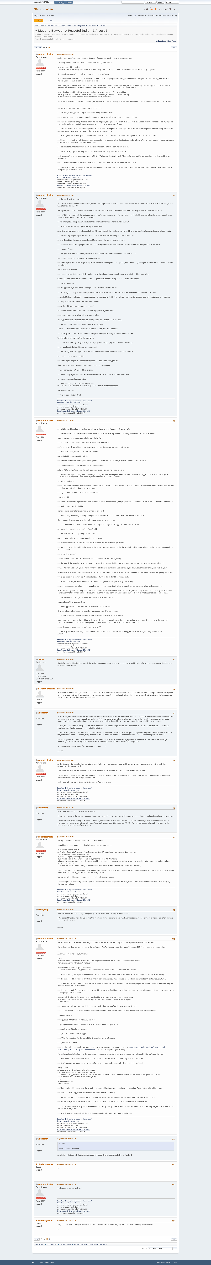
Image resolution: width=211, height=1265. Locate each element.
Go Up (37, 1239)
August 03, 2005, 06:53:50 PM (66, 1184)
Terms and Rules (166, 1262)
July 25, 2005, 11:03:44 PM (65, 54)
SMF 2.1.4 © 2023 (37, 1262)
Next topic (171, 41)
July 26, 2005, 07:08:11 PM (65, 689)
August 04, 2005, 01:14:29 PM (66, 1220)
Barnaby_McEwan (46, 688)
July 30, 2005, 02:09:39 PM (65, 909)
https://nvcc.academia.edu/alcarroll (69, 177)
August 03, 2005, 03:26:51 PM (66, 1164)
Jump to (144, 1248)
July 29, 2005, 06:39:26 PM (65, 713)
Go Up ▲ (176, 1262)
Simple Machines (49, 1262)
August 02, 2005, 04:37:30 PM (66, 938)
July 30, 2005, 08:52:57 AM (65, 807)
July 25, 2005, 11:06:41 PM (65, 195)
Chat (134, 16)
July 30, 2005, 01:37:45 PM (65, 837)
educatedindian (45, 54)
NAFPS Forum (43, 9)
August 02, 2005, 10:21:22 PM (66, 1139)
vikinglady (43, 712)
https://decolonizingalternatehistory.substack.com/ (74, 176)
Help (158, 1262)
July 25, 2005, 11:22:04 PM (65, 420)
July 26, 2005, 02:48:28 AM (65, 659)
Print (174, 47)
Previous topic (160, 41)
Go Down (38, 47)
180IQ (41, 659)
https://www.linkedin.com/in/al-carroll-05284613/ (73, 186)
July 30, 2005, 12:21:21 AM (65, 760)
